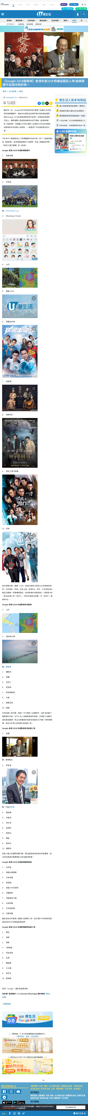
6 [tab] (50, 26)
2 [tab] (41, 26)
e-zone (52, 5)
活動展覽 (34, 1085)
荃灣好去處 (34, 1088)
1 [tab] (39, 26)
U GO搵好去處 (68, 9)
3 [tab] (43, 26)
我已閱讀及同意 (71, 1107)
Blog (44, 5)
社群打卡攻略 (82, 9)
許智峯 (11, 807)
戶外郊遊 (68, 1088)
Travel (20, 5)
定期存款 (38, 24)
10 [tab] (46, 29)
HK (13, 5)
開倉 (46, 1085)
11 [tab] (48, 29)
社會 (53, 1088)
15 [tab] (46, 31)
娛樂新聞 (30, 24)
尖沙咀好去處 (54, 1085)
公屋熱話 (21, 24)
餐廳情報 (59, 1088)
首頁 (4, 91)
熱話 (21, 91)
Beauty (36, 5)
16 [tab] (48, 31)
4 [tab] (46, 26)
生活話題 (12, 91)
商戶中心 (63, 4)
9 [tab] (43, 29)
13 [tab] (41, 31)
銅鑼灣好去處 (66, 1085)
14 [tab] (43, 31)
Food (28, 5)
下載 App (75, 4)
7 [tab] (39, 29)
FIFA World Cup (12, 210)
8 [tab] (41, 29)
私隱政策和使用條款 (9, 1108)
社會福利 (77, 1088)
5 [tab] (48, 26)
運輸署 (8, 666)
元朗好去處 (77, 1085)
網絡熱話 (7, 1004)
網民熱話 (33, 1095)
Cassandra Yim (11, 97)
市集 (41, 1085)
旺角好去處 (45, 1088)
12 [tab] (50, 29)
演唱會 (9, 20)
